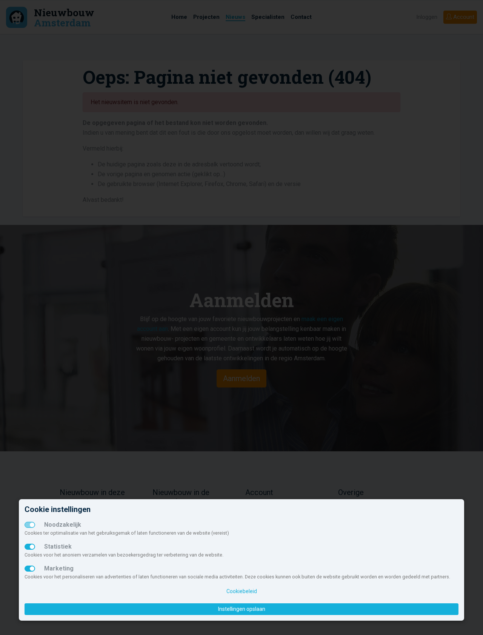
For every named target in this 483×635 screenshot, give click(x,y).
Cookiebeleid (241, 591)
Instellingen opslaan (241, 609)
